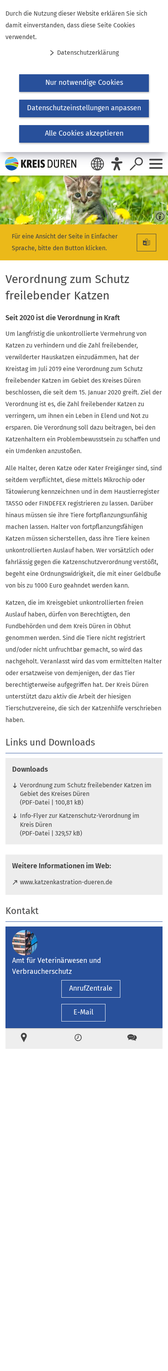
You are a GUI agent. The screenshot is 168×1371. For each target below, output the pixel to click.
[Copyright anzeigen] (158, 215)
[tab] (30, 1038)
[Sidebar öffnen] (156, 164)
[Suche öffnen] (136, 164)
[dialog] (84, 76)
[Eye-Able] (117, 164)
